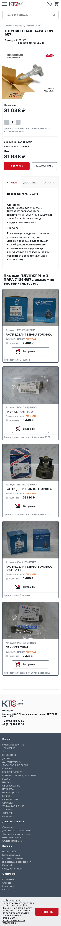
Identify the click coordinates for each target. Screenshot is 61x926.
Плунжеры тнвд (33, 26)
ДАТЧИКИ (7, 758)
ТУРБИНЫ (7, 809)
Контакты (7, 889)
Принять (47, 911)
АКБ (4, 751)
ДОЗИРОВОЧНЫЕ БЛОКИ (15, 765)
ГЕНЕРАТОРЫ (9, 755)
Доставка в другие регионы (16, 834)
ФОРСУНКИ (8, 816)
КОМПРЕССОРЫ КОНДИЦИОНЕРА (19, 775)
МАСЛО (6, 779)
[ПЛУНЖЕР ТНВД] (30, 621)
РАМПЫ (6, 796)
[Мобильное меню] (4, 4)
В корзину (16, 166)
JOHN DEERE (8, 748)
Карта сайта (8, 865)
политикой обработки (16, 913)
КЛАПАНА (7, 768)
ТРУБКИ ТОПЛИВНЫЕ (13, 806)
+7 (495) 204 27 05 (49, 4)
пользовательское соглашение (14, 921)
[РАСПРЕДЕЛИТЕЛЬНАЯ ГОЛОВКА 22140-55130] (30, 540)
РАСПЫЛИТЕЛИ (10, 799)
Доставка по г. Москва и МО (16, 830)
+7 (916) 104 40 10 (13, 724)
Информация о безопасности (17, 862)
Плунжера (19, 26)
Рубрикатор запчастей (13, 744)
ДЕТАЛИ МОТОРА (11, 762)
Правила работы (10, 851)
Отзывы (6, 883)
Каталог (8, 26)
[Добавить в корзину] (17, 351)
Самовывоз (8, 827)
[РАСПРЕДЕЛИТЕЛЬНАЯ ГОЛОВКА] (30, 308)
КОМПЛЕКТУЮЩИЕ (12, 772)
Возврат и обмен (11, 855)
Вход (5, 868)
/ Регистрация (15, 868)
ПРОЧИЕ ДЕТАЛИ (11, 792)
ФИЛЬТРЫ (7, 813)
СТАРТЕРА (7, 803)
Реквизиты (8, 886)
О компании (8, 879)
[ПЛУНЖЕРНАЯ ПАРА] (30, 385)
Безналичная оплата (12, 837)
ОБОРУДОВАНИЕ (11, 785)
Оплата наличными (12, 841)
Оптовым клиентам (12, 858)
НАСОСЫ (6, 782)
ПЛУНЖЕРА (8, 789)
